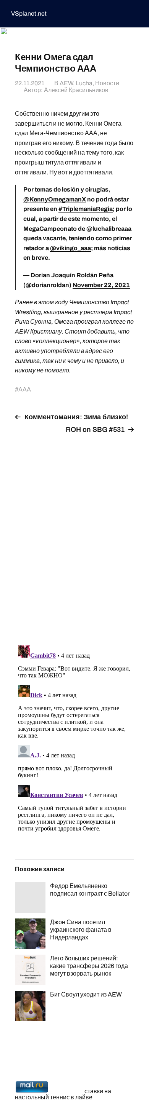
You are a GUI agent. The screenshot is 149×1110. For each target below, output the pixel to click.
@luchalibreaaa (108, 228)
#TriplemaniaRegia (85, 209)
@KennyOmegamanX (54, 199)
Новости (107, 83)
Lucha (84, 83)
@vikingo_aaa (70, 248)
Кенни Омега (103, 123)
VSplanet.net (29, 13)
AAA (24, 389)
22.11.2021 (29, 83)
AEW (66, 83)
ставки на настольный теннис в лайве (63, 1094)
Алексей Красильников (76, 90)
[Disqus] (74, 535)
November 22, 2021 (101, 285)
